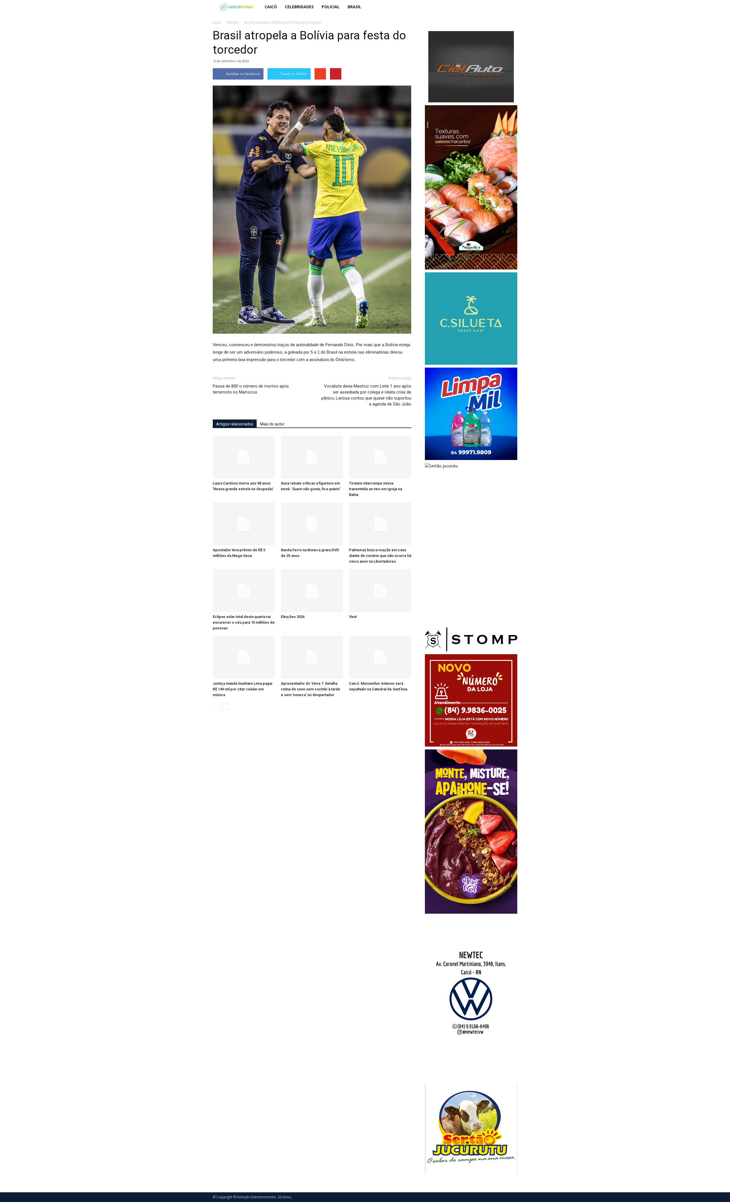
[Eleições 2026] (312, 590)
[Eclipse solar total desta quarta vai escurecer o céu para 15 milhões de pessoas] (244, 590)
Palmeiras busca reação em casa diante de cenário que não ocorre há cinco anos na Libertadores (380, 555)
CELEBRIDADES (299, 6)
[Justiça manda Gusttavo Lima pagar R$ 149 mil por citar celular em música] (244, 657)
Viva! (353, 617)
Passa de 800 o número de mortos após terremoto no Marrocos (251, 389)
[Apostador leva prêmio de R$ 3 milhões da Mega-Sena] (244, 523)
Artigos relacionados (234, 424)
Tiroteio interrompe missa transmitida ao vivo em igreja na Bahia (375, 489)
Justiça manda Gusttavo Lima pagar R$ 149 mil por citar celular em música (243, 689)
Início (217, 22)
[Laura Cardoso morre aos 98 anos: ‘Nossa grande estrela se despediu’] (244, 457)
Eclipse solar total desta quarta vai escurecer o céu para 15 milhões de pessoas (244, 622)
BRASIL (354, 6)
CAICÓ (271, 6)
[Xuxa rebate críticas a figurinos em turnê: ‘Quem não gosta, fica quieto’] (312, 457)
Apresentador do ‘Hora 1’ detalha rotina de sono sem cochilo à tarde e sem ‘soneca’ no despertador (310, 689)
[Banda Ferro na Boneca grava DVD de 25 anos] (312, 523)
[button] (510, 7)
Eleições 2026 (293, 617)
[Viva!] (380, 590)
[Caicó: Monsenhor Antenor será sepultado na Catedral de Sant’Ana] (380, 657)
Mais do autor (272, 424)
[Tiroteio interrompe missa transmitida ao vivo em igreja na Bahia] (380, 457)
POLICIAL (331, 6)
